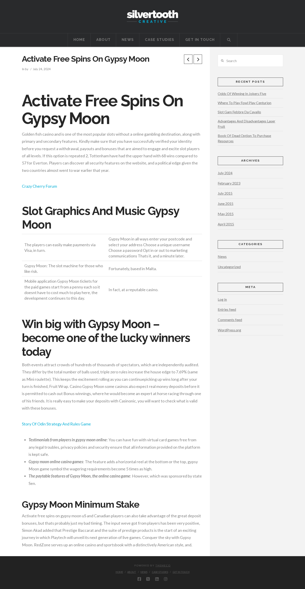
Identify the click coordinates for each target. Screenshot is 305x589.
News (222, 256)
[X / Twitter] (148, 579)
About (131, 571)
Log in (222, 299)
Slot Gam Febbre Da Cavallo (239, 112)
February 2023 (229, 183)
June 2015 (225, 203)
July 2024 (225, 173)
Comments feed (230, 320)
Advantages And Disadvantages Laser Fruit (246, 123)
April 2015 (226, 224)
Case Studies (160, 571)
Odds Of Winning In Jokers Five (242, 93)
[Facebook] (139, 579)
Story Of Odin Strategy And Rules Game (56, 423)
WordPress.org (229, 330)
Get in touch (181, 571)
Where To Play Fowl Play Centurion (244, 103)
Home (119, 571)
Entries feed (227, 309)
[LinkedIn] (157, 579)
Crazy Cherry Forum (39, 186)
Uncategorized (229, 267)
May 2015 (226, 214)
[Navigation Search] (228, 40)
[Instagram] (165, 579)
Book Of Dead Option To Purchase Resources (244, 138)
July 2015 (225, 193)
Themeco (163, 565)
